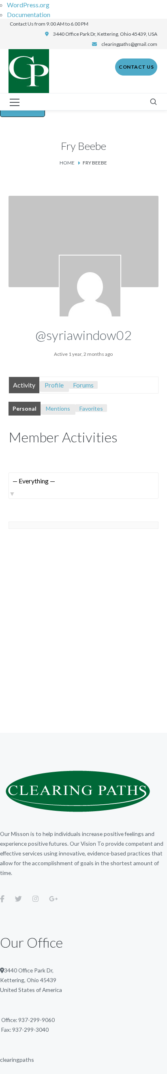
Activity (24, 385)
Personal (24, 408)
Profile (54, 385)
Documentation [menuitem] (28, 14)
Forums (83, 385)
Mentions (58, 408)
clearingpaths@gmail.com (129, 44)
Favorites (91, 408)
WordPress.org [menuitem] (28, 5)
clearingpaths (17, 1059)
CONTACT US (136, 67)
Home (67, 163)
